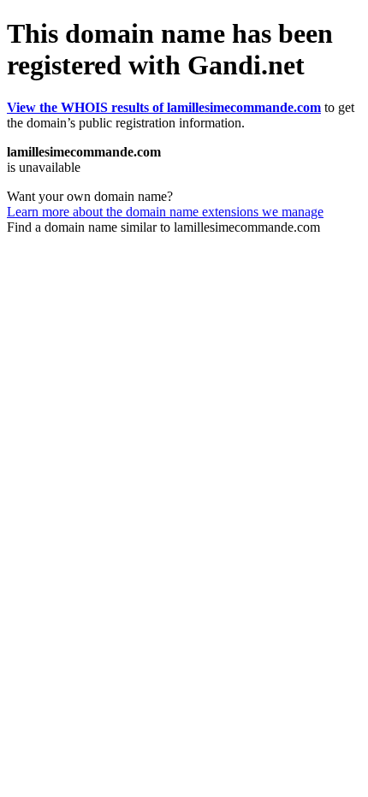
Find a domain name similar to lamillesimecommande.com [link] (163, 227)
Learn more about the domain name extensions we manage (165, 211)
